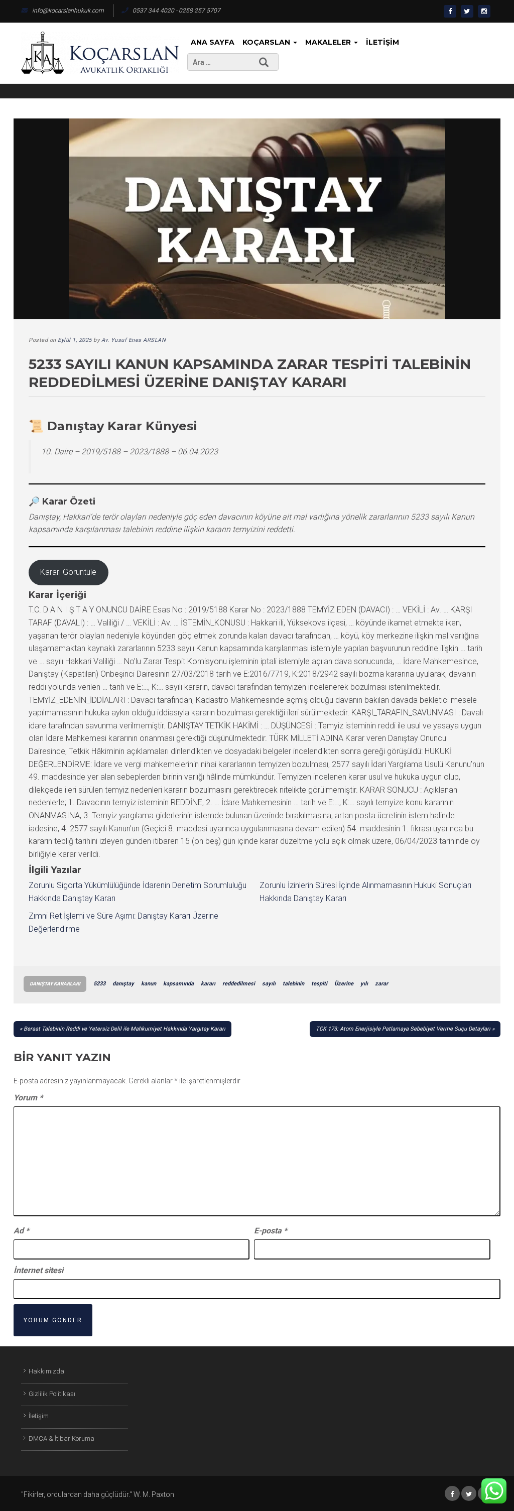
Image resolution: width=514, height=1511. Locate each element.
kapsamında (178, 983)
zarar (381, 983)
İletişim (382, 42)
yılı (364, 983)
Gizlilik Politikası (52, 1394)
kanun (148, 983)
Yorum (28, 1097)
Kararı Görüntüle (68, 572)
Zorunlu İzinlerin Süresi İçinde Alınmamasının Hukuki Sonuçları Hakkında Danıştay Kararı (365, 891)
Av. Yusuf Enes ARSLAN (133, 340)
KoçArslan (267, 42)
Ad (21, 1230)
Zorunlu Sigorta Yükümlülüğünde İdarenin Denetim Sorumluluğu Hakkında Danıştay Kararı (137, 891)
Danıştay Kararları (55, 983)
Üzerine (343, 983)
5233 (99, 983)
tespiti (319, 983)
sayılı (269, 983)
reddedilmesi (238, 983)
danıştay (123, 983)
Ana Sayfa (212, 42)
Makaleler (329, 42)
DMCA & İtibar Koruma (61, 1438)
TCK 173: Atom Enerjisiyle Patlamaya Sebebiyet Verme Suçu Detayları (403, 1029)
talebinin (293, 983)
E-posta (270, 1230)
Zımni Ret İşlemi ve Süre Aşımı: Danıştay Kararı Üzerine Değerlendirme (123, 922)
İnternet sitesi (38, 1270)
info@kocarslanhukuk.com (68, 10)
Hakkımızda (46, 1371)
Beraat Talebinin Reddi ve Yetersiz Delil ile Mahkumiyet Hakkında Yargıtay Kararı (124, 1029)
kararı (208, 983)
